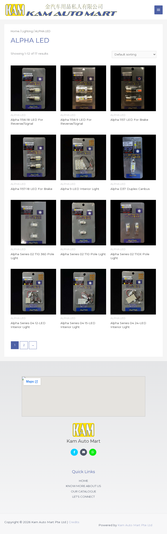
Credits (74, 522)
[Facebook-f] (74, 452)
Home (15, 31)
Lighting (27, 31)
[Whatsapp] (92, 452)
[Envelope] (83, 452)
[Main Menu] (158, 9)
